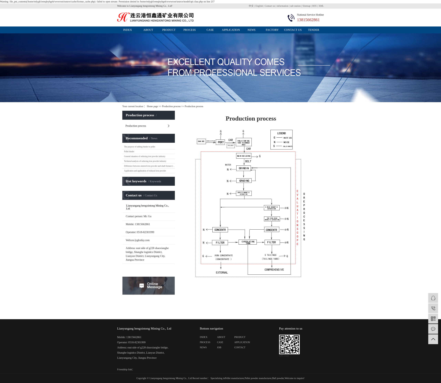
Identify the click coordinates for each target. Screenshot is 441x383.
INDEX (203, 337)
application (231, 29)
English (259, 6)
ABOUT (221, 337)
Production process (171, 106)
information (282, 6)
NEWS (203, 347)
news (251, 29)
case (210, 29)
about (148, 29)
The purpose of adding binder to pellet (139, 146)
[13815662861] (433, 308)
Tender (313, 29)
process (189, 29)
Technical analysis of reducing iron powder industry (145, 161)
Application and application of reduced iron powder (145, 171)
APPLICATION (241, 342)
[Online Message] (433, 329)
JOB (219, 347)
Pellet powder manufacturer (258, 378)
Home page (152, 106)
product (169, 29)
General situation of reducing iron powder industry (144, 156)
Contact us (270, 6)
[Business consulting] (433, 298)
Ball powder (278, 378)
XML (321, 6)
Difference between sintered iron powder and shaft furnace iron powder (149, 166)
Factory (272, 29)
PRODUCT (239, 337)
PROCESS (205, 342)
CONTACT (239, 347)
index (127, 29)
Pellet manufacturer (234, 378)
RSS (314, 6)
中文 (251, 6)
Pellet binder (129, 151)
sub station (295, 6)
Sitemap (306, 6)
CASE (220, 342)
